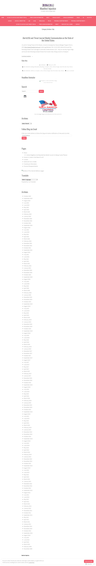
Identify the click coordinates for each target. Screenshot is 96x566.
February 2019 (27, 320)
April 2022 (26, 236)
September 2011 (28, 515)
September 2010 (28, 533)
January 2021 (27, 268)
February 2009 (27, 546)
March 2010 (27, 544)
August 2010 (27, 535)
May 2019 (26, 313)
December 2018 (28, 324)
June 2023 (26, 205)
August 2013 (27, 468)
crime (51, 66)
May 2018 (26, 340)
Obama (71, 66)
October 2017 (27, 355)
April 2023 (26, 209)
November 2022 (28, 221)
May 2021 (26, 259)
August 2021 (27, 252)
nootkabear (43, 65)
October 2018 (27, 328)
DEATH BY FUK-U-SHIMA (67, 24)
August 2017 (27, 360)
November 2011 (28, 510)
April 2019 (26, 315)
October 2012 (27, 488)
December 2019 (28, 297)
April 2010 (26, 542)
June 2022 (26, 232)
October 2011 (27, 513)
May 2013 (26, 474)
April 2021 (26, 261)
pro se (49, 21)
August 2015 (27, 414)
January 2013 (27, 481)
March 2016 (27, 398)
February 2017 (27, 373)
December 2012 (28, 483)
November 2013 (28, 461)
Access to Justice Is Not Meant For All (17, 17)
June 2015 (26, 418)
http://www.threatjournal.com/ (32, 47)
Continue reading (26, 56)
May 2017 (26, 367)
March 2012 (27, 504)
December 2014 (28, 432)
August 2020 (27, 279)
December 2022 (28, 218)
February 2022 (27, 241)
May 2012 (26, 499)
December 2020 (28, 270)
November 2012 (28, 486)
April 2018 (26, 342)
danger (48, 70)
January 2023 (27, 216)
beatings (32, 66)
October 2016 (27, 382)
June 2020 (26, 284)
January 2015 (27, 430)
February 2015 (27, 427)
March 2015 (27, 425)
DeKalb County (56, 17)
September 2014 (28, 439)
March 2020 (27, 290)
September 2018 (28, 331)
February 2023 (27, 214)
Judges (10, 21)
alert (24, 70)
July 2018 (26, 335)
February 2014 (27, 454)
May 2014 (26, 447)
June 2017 (26, 364)
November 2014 (28, 434)
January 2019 (27, 322)
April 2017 (26, 369)
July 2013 (26, 470)
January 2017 (27, 376)
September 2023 (28, 198)
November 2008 (28, 549)
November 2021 (28, 245)
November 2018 (28, 326)
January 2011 (27, 524)
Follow (24, 138)
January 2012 (27, 508)
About (48, 17)
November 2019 (28, 299)
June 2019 (26, 311)
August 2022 (27, 227)
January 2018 (27, 349)
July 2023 (26, 203)
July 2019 (26, 308)
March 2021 (27, 263)
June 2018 (26, 337)
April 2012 (26, 501)
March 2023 (27, 212)
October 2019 (27, 301)
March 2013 (27, 479)
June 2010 (26, 540)
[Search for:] (30, 91)
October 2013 (27, 463)
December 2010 (28, 526)
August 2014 (27, 441)
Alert (24, 66)
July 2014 (26, 443)
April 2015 (26, 423)
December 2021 (28, 243)
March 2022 (27, 239)
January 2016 (27, 403)
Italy (68, 66)
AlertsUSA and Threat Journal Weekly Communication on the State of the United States (48, 39)
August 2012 (27, 492)
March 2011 (27, 522)
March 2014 (27, 452)
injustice (89, 17)
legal (34, 21)
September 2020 (28, 277)
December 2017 (28, 351)
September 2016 (28, 385)
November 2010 (28, 528)
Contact (77, 24)
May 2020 (26, 286)
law (29, 21)
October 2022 (27, 223)
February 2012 (27, 506)
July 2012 (26, 495)
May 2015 (26, 421)
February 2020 (27, 293)
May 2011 (26, 517)
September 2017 (28, 358)
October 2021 (27, 248)
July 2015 (26, 416)
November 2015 (28, 407)
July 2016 (26, 389)
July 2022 (26, 230)
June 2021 (26, 257)
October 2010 (27, 531)
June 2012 (26, 497)
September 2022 (28, 225)
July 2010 (26, 537)
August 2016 (27, 387)
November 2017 (28, 353)
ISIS (63, 66)
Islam (65, 66)
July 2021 (26, 254)
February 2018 (27, 346)
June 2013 (26, 472)
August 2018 (27, 333)
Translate (33, 182)
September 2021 (28, 250)
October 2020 (27, 275)
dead (61, 66)
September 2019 (28, 304)
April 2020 (26, 288)
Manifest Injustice (48, 8)
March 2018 (27, 344)
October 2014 (27, 436)
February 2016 (27, 400)
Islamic (56, 70)
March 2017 (27, 371)
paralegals (42, 21)
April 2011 (26, 519)
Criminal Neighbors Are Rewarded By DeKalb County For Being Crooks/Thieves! (46, 155)
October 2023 (27, 196)
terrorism (46, 68)
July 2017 (26, 362)
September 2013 (28, 466)
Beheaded (37, 66)
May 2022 (26, 234)
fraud (78, 17)
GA (83, 17)
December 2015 (28, 405)
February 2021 (27, 266)
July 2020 (26, 281)
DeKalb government (68, 17)
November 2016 (28, 380)
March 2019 (27, 317)
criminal (54, 66)
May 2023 (26, 207)
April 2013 (26, 477)
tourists (49, 68)
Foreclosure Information (36, 17)
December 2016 (28, 378)
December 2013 (28, 459)
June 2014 (26, 445)
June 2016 (26, 391)
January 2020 (27, 295)
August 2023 (27, 200)
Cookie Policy (31, 562)
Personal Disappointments (61, 21)
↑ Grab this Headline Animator (48, 82)
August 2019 (27, 306)
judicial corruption (20, 21)
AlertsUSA (28, 66)
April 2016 (26, 396)
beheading (41, 66)
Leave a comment (70, 71)
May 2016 (26, 394)
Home (2, 17)
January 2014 (27, 457)
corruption (46, 66)
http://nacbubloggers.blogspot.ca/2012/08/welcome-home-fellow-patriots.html (48, 114)
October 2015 (27, 409)
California (32, 70)
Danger (57, 66)
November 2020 (28, 272)
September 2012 (28, 490)
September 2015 (28, 412)
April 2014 (26, 450)
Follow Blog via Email (29, 129)
